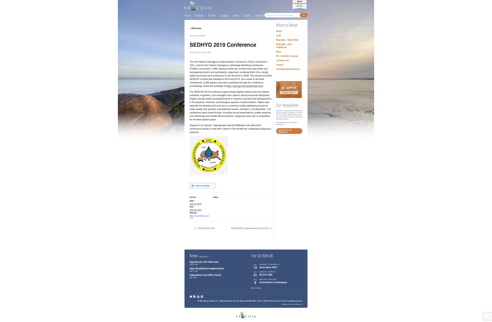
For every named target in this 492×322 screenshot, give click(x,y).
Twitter (191, 296)
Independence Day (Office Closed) (205, 274)
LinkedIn (202, 296)
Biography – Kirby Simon (287, 39)
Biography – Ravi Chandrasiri (283, 46)
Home (187, 15)
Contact (279, 64)
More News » (203, 256)
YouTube (198, 296)
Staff (278, 35)
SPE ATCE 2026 (265, 274)
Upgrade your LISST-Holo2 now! (204, 261)
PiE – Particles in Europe (287, 55)
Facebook (194, 296)
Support (225, 15)
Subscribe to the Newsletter (285, 131)
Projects (212, 15)
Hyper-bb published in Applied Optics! (207, 268)
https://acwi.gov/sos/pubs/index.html (244, 85)
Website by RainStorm (295, 304)
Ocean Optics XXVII (268, 267)
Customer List (282, 60)
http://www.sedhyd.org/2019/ (199, 216)
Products (199, 15)
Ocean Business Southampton (273, 282)
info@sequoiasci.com (295, 301)
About (236, 15)
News (278, 51)
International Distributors (288, 69)
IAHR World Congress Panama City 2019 (250, 228)
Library (247, 15)
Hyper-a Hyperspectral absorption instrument (300, 4)
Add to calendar (203, 185)
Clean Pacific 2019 (206, 228)
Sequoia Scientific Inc (197, 5)
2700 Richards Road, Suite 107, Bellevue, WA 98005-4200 (237, 301)
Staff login (285, 304)
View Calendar (256, 288)
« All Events (195, 28)
